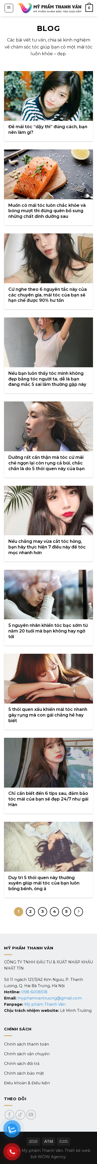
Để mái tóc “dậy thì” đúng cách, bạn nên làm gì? (47, 129)
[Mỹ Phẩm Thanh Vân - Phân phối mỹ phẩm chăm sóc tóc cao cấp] (49, 8)
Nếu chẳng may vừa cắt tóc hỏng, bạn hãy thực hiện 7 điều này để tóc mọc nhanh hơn (47, 547)
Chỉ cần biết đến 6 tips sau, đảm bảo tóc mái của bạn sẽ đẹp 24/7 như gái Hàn (48, 799)
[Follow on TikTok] (20, 1115)
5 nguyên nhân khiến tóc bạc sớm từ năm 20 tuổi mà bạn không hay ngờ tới (48, 631)
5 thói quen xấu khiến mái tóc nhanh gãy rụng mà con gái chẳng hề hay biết (47, 715)
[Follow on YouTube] (31, 1115)
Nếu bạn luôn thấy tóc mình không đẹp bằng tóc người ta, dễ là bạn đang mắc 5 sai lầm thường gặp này (47, 379)
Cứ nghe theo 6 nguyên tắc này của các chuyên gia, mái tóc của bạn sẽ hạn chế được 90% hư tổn (47, 295)
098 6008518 (34, 992)
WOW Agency (52, 1156)
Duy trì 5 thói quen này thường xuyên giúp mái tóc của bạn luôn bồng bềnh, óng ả (43, 883)
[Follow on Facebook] (10, 1115)
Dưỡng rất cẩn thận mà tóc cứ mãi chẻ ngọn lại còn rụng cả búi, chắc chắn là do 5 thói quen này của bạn (46, 463)
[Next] (78, 911)
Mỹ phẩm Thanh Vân (44, 1004)
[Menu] (9, 8)
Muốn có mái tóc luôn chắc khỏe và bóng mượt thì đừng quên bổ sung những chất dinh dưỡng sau (47, 211)
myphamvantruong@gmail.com (50, 998)
